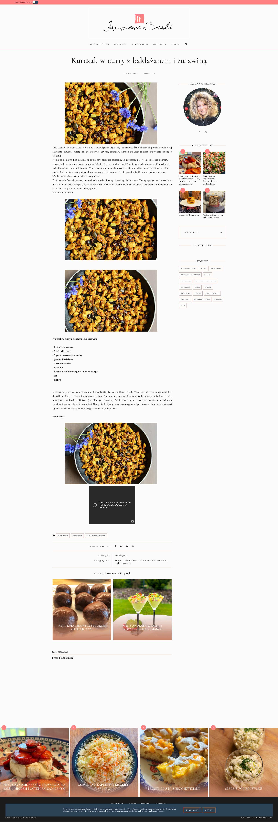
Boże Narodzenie (188, 268)
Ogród (197, 287)
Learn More (192, 810)
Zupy (183, 305)
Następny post (102, 560)
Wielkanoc (185, 299)
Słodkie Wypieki (212, 293)
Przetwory (185, 293)
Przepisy (120, 44)
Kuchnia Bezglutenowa (96, 535)
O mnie (176, 44)
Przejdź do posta (82, 636)
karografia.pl (264, 817)
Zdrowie (218, 299)
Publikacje (160, 44)
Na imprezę (185, 287)
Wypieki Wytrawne (202, 299)
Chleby (203, 268)
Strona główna (99, 44)
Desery (207, 274)
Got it (209, 810)
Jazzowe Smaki (29, 817)
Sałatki (198, 293)
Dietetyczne (77, 535)
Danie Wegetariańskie (190, 274)
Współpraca (140, 44)
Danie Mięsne (63, 535)
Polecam (208, 287)
